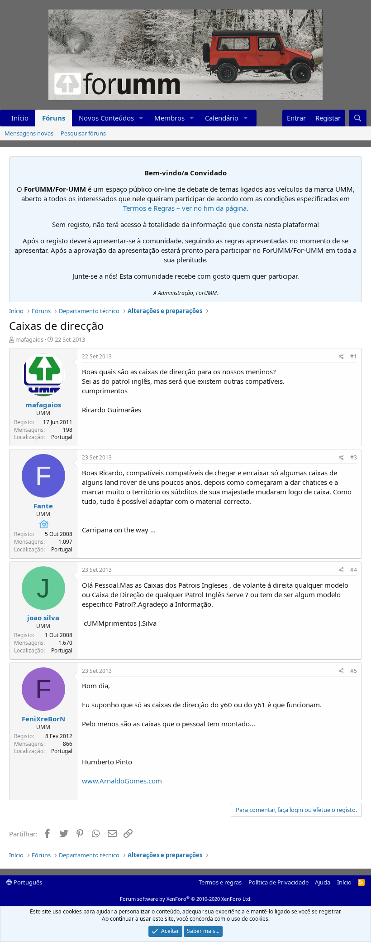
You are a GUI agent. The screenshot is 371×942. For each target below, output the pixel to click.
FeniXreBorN (43, 718)
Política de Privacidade (278, 882)
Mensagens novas (29, 133)
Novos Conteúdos (106, 117)
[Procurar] (357, 118)
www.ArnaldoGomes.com (122, 780)
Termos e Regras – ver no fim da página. (185, 208)
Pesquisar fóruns (83, 133)
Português (27, 882)
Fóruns (53, 117)
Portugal (61, 437)
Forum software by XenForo (186, 898)
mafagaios (29, 339)
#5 (353, 671)
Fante (43, 505)
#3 (353, 457)
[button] (141, 118)
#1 (353, 356)
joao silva (43, 617)
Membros (169, 117)
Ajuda (322, 882)
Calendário (221, 117)
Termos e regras (220, 882)
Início (20, 117)
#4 (353, 570)
